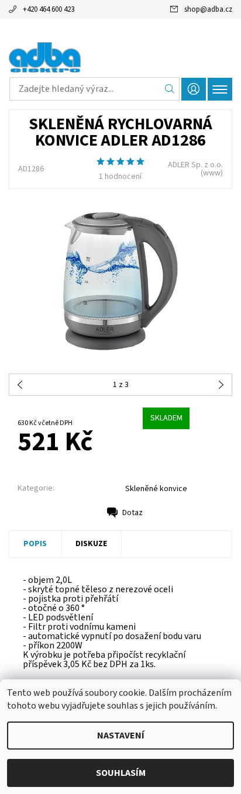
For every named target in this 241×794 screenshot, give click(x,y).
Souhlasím (121, 773)
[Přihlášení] (193, 89)
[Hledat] (170, 89)
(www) (212, 173)
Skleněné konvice (156, 489)
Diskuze (91, 544)
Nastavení (120, 735)
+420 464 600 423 (48, 9)
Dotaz (132, 513)
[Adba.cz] (120, 57)
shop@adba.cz (208, 9)
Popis (35, 544)
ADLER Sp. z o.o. (195, 165)
